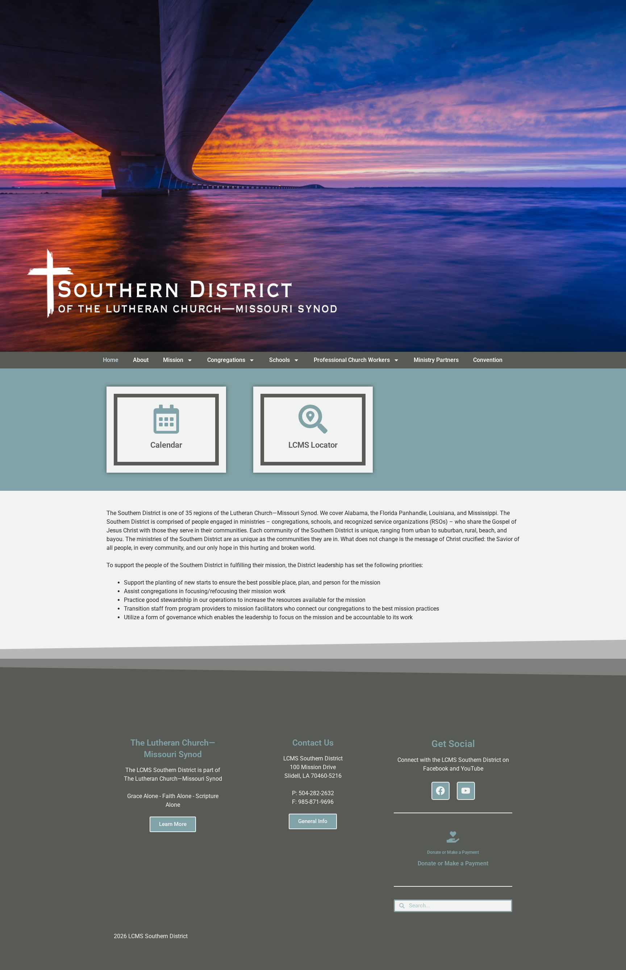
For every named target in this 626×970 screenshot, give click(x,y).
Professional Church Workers (352, 360)
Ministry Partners (436, 360)
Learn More (173, 824)
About (141, 360)
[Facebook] (440, 791)
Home (110, 360)
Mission (173, 360)
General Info (312, 821)
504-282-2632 (316, 793)
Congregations (226, 360)
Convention (487, 360)
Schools (279, 360)
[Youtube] (466, 791)
